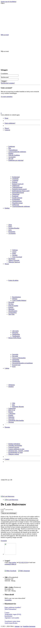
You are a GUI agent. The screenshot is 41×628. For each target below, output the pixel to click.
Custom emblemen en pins (16, 449)
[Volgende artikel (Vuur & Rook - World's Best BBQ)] (20, 488)
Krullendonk (16, 199)
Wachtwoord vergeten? (8, 83)
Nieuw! (7, 128)
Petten (14, 253)
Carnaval (7, 130)
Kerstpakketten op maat (15, 452)
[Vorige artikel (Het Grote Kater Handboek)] (20, 471)
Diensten (7, 427)
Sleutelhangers (12, 311)
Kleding (10, 153)
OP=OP (10, 158)
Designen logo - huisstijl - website (18, 451)
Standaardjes (16, 334)
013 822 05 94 (23, 562)
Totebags (15, 250)
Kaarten (10, 415)
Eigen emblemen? (10, 123)
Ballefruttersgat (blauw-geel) (20, 191)
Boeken (10, 412)
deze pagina (12, 562)
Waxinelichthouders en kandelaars (22, 363)
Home (6, 118)
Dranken (11, 386)
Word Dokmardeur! (10, 609)
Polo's (10, 226)
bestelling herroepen (29, 626)
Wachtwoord (4, 77)
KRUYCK (11, 410)
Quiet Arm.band (17, 257)
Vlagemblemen (13, 150)
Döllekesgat (15, 185)
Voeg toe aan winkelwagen (9, 513)
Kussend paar (16, 365)
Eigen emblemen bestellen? (13, 607)
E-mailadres (4, 73)
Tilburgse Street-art (14, 262)
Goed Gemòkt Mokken (19, 300)
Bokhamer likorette (18, 406)
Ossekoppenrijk (17, 201)
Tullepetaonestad (17, 187)
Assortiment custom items (12, 621)
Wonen (7, 264)
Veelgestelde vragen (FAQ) (13, 614)
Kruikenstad (16, 177)
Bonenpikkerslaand (18, 192)
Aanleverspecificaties (11, 623)
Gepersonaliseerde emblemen (17, 151)
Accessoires (12, 157)
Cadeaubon (11, 413)
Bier (13, 405)
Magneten (11, 309)
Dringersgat (15, 194)
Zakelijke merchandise (15, 445)
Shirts (10, 225)
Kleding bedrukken (14, 444)
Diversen (11, 422)
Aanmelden (8, 600)
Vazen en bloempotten (19, 358)
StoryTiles (11, 314)
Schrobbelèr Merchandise (16, 420)
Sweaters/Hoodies (13, 228)
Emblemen (11, 146)
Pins (9, 148)
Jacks (10, 230)
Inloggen (4, 81)
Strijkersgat (15, 204)
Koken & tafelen (13, 280)
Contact (7, 459)
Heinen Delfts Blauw (14, 338)
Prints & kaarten (13, 305)
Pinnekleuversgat (17, 203)
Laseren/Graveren (13, 447)
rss (21, 626)
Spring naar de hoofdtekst (8, 1)
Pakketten (11, 417)
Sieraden (14, 255)
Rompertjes (11, 231)
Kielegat (14, 182)
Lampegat (15, 180)
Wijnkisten (11, 385)
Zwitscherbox (12, 312)
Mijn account (5, 35)
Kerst (13, 366)
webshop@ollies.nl (10, 564)
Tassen (14, 251)
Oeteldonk (15, 178)
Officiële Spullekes (14, 155)
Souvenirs (15, 354)
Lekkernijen (12, 408)
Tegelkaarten (16, 336)
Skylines (11, 304)
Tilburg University (13, 260)
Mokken (14, 299)
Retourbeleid (8, 616)
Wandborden (16, 361)
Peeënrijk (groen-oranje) (19, 189)
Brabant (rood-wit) (17, 184)
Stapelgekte (15, 359)
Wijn (13, 403)
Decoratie (11, 302)
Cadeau (7, 368)
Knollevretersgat (17, 198)
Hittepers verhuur (13, 454)
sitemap (17, 626)
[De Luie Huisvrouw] (7, 496)
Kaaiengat (15, 196)
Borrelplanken (16, 297)
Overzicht (4, 540)
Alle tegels (15, 331)
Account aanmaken (6, 96)
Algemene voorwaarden (12, 618)
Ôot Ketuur (11, 258)
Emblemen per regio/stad (15, 160)
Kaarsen (10, 307)
